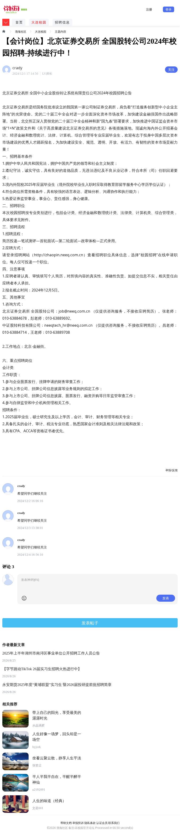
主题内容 (60, 32)
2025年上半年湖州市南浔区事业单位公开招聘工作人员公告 (51, 653)
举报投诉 (78, 823)
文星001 (37, 808)
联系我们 (114, 823)
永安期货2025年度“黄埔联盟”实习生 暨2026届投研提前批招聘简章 (57, 685)
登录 (168, 9)
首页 (19, 22)
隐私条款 (90, 823)
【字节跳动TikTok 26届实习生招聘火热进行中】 (42, 669)
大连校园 (38, 22)
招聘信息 (62, 22)
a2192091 (38, 789)
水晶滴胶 (38, 725)
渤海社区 (20, 32)
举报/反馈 (171, 470)
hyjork (36, 747)
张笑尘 (36, 765)
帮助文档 (66, 823)
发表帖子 (90, 623)
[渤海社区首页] (4, 31)
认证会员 (102, 823)
